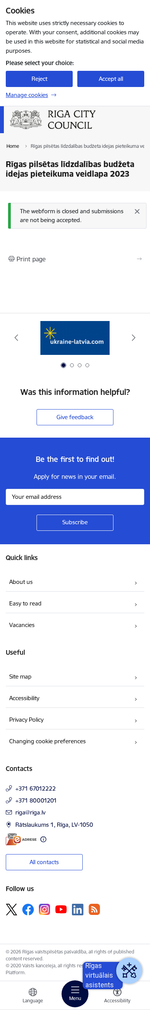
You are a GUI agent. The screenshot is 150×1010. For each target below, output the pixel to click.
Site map (20, 676)
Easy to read (25, 603)
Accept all (111, 78)
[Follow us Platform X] (11, 909)
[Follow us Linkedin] (77, 909)
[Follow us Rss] (94, 909)
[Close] (136, 211)
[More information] (43, 839)
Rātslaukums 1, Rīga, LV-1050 (54, 824)
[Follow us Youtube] (61, 909)
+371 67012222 (35, 788)
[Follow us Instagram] (44, 909)
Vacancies (22, 625)
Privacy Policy (26, 719)
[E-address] (21, 839)
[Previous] (16, 337)
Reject (39, 78)
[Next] (133, 337)
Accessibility (24, 698)
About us (21, 581)
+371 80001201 (36, 800)
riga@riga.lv (30, 812)
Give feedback (75, 417)
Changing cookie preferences (47, 741)
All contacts (44, 862)
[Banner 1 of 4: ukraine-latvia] (75, 337)
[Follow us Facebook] (28, 909)
